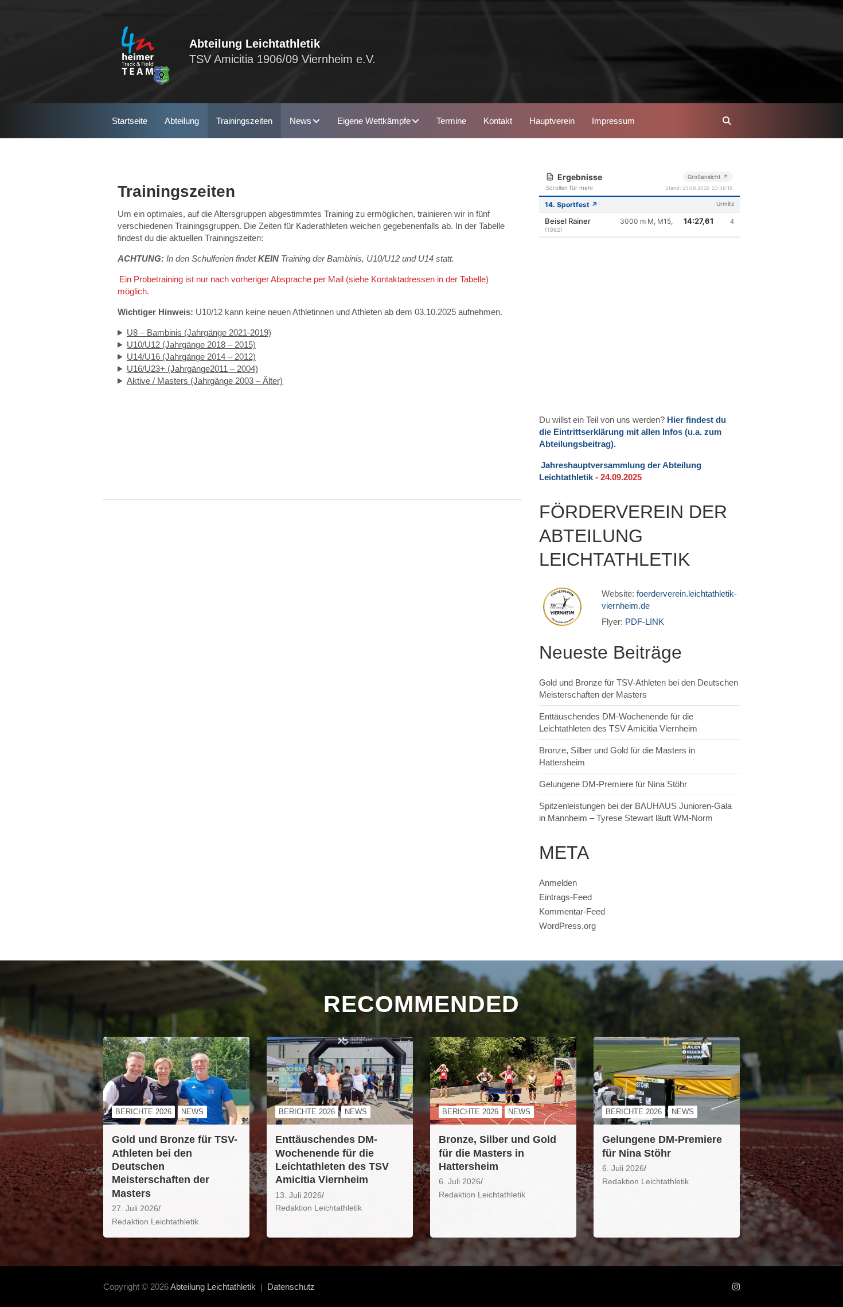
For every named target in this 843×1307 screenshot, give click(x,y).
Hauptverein (552, 121)
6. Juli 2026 (460, 1181)
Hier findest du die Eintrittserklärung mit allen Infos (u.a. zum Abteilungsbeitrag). (632, 432)
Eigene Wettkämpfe (374, 121)
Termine (451, 121)
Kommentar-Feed (572, 911)
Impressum (613, 121)
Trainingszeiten (244, 121)
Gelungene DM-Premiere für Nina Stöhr (613, 784)
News (300, 121)
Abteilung (182, 121)
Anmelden (558, 883)
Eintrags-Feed (565, 897)
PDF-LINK (644, 622)
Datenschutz (291, 1287)
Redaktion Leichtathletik (155, 1221)
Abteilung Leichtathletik (254, 43)
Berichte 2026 (143, 1111)
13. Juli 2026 (298, 1195)
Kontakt (497, 121)
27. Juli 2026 (135, 1208)
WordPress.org (567, 926)
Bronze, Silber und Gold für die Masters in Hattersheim (497, 1153)
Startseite (129, 121)
